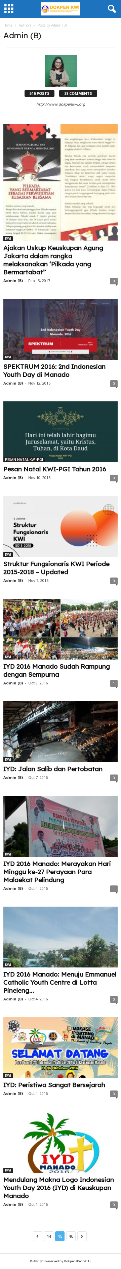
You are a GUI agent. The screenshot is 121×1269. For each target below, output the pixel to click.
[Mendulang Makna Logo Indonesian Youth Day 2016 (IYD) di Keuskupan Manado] (60, 1142)
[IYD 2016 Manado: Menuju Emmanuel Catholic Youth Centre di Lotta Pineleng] (60, 937)
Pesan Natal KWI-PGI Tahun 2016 (54, 469)
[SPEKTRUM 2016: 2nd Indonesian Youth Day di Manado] (60, 329)
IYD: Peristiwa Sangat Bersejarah (54, 1085)
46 (71, 1236)
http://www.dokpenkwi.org (60, 104)
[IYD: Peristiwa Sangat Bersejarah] (60, 1047)
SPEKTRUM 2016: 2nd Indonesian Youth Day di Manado (54, 370)
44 (48, 1236)
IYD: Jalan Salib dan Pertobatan (53, 769)
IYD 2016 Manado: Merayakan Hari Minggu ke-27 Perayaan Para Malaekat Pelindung (57, 872)
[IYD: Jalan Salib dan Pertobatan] (60, 731)
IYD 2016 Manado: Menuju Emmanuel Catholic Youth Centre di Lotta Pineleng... (59, 982)
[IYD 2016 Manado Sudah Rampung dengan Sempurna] (60, 629)
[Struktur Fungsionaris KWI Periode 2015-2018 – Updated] (60, 526)
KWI (8, 238)
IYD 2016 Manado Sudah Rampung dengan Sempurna (56, 670)
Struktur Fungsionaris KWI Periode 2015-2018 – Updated (56, 568)
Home (7, 25)
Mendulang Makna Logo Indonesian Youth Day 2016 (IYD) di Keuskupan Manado (58, 1188)
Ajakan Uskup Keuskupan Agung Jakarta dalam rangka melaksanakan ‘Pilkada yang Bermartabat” (53, 260)
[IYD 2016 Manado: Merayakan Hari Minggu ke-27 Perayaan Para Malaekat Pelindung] (60, 826)
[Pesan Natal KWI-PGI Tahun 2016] (60, 431)
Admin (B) (13, 280)
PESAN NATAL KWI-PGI (24, 459)
